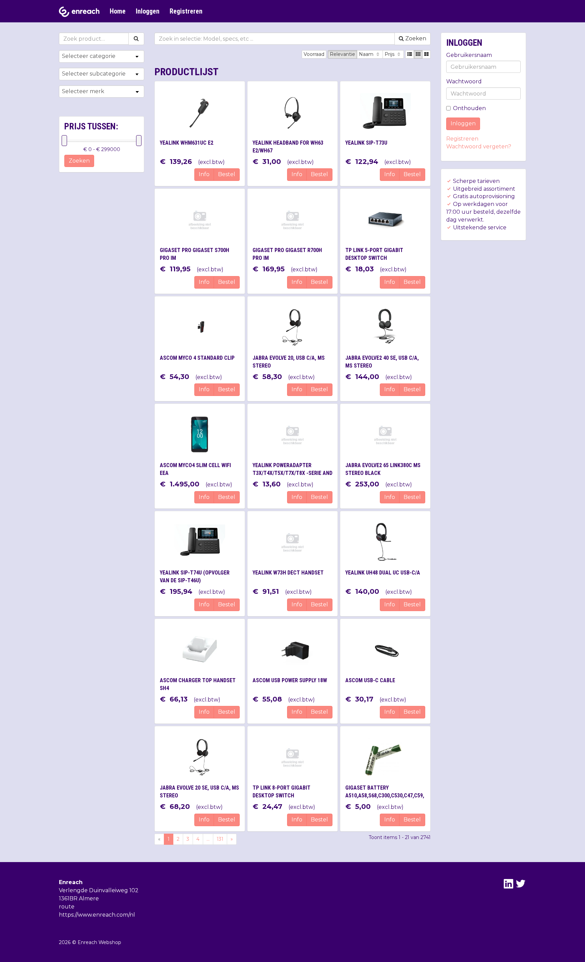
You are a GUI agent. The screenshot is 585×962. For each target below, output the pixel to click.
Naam (367, 54)
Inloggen (147, 11)
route (66, 906)
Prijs (390, 54)
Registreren (186, 11)
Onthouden (469, 108)
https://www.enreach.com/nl (97, 915)
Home (118, 11)
